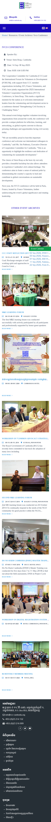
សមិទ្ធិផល (9, 756)
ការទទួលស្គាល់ (11, 752)
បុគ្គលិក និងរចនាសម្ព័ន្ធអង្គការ (16, 748)
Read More (6, 269)
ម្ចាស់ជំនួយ (9, 761)
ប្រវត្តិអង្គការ (10, 744)
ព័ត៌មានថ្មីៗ (9, 817)
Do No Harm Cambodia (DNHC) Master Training (26, 560)
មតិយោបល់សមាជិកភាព (14, 791)
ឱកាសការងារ (10, 805)
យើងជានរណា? (11, 740)
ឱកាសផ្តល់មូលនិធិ (12, 809)
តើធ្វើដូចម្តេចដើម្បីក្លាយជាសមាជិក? (18, 779)
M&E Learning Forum (13, 312)
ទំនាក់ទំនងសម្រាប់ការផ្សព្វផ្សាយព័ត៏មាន (19, 813)
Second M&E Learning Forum (17, 497)
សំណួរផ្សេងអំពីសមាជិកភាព (15, 787)
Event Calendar (37, 249)
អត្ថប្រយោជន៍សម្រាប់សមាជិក (16, 775)
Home (4, 35)
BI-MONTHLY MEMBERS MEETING (17, 674)
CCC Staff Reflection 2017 (15, 253)
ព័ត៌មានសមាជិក (11, 783)
